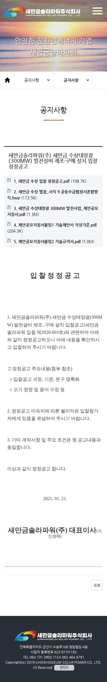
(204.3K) (52, 228)
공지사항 (31, 80)
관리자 (64, 667)
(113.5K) (52, 194)
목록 (97, 585)
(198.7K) (50, 181)
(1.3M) (52, 211)
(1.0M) (54, 241)
